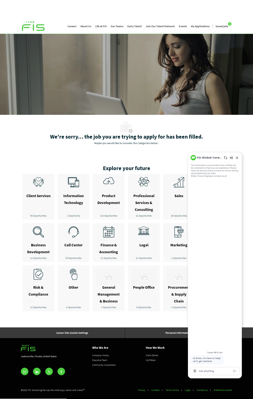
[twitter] (49, 371)
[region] (211, 247)
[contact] (24, 371)
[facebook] (61, 371)
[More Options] (188, 370)
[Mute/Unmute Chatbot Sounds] (229, 124)
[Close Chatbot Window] (236, 124)
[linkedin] (37, 371)
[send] (234, 370)
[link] (33, 26)
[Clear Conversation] (223, 125)
